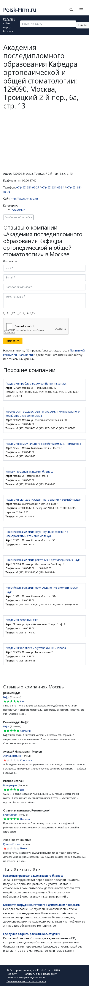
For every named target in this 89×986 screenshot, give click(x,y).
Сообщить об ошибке (18, 217)
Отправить (13, 341)
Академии (18, 210)
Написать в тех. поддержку (40, 973)
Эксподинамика (12, 755)
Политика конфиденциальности (26, 977)
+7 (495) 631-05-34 (52, 187)
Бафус (6, 697)
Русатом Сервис (11, 844)
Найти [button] (82, 25)
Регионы (9, 19)
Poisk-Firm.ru (19, 9)
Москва (8, 31)
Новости (11, 973)
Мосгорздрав (10, 785)
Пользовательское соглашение (26, 981)
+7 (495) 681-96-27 (27, 187)
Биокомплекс (10, 814)
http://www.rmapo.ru (24, 198)
